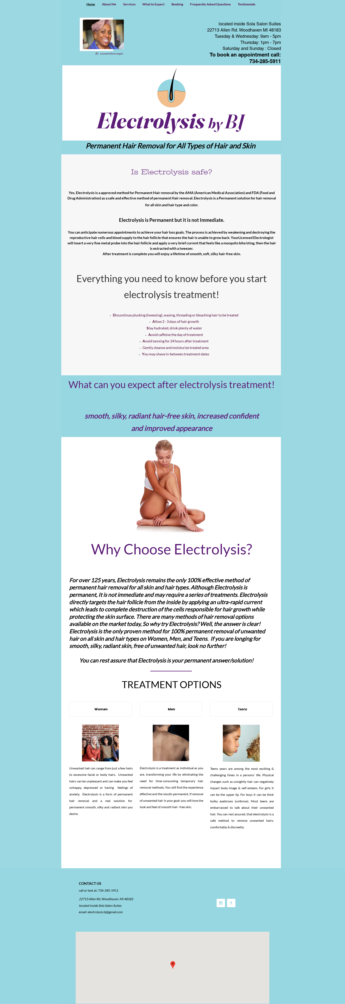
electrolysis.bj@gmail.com (105, 912)
